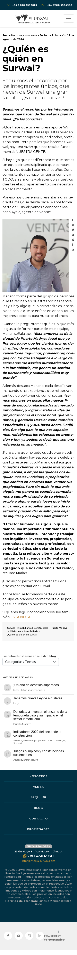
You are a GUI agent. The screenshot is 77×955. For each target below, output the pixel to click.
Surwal (17, 743)
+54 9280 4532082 (24, 5)
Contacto (38, 818)
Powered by (54, 937)
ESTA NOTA (20, 617)
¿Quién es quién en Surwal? (25, 58)
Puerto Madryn (22, 723)
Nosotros (38, 776)
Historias (16, 35)
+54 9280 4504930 (59, 5)
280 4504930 (40, 856)
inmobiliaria (30, 35)
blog (16, 689)
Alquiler (38, 797)
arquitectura (30, 759)
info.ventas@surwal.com (38, 860)
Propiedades (38, 829)
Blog (38, 807)
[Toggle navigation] (68, 18)
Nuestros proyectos (34, 740)
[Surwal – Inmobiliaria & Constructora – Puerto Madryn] (32, 18)
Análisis (17, 740)
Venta (38, 786)
